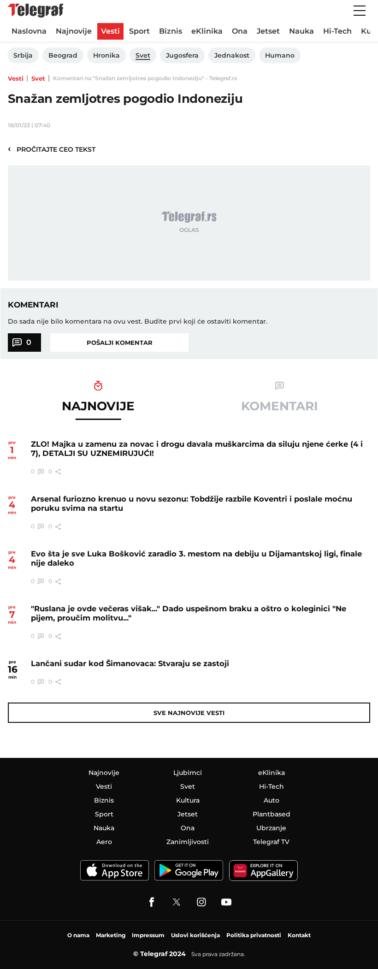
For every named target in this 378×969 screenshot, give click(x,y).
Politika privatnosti (253, 935)
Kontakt (299, 935)
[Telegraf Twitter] (176, 902)
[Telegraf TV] (226, 902)
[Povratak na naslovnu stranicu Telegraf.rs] (35, 11)
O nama (78, 935)
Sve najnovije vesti (189, 712)
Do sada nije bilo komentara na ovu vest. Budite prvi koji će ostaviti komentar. (137, 321)
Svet (38, 78)
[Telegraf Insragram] (201, 902)
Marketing (110, 935)
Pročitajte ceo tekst (51, 149)
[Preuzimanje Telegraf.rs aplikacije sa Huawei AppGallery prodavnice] (263, 870)
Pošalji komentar (120, 342)
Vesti (16, 78)
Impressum (148, 935)
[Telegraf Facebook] (151, 902)
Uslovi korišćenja (195, 935)
